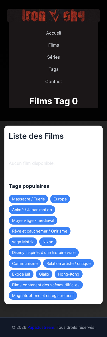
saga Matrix (23, 241)
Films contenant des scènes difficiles (46, 284)
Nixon (48, 241)
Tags (53, 69)
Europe (60, 199)
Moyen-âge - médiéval (33, 220)
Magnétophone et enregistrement (43, 295)
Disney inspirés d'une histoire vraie (43, 252)
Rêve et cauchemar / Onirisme (39, 231)
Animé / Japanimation (32, 209)
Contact (53, 81)
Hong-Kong (68, 274)
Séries (53, 57)
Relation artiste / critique (68, 263)
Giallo (44, 274)
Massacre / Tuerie (28, 199)
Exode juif (21, 274)
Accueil (53, 33)
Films (53, 45)
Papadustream (40, 327)
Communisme (25, 263)
